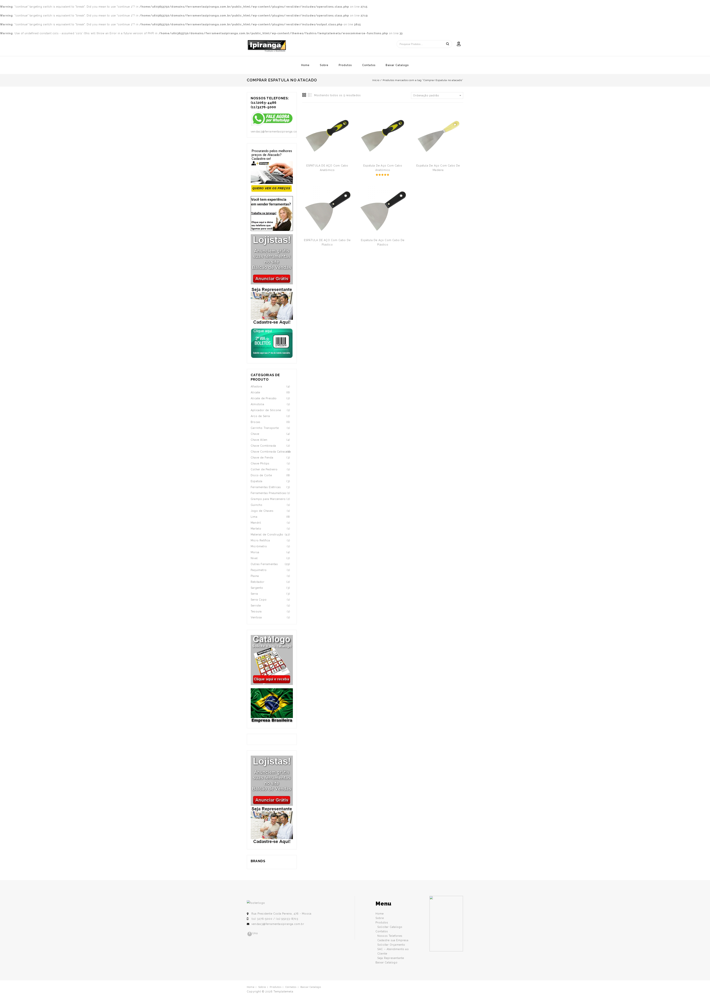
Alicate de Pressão (264, 398)
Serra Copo (259, 599)
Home (305, 65)
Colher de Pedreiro (264, 469)
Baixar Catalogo (397, 65)
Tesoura (256, 611)
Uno (255, 933)
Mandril (256, 522)
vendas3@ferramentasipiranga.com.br (277, 924)
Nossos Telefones (389, 935)
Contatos (369, 65)
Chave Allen (259, 439)
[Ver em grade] (304, 95)
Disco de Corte (261, 475)
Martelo (256, 528)
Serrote (256, 605)
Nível (254, 558)
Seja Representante (390, 958)
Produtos (345, 65)
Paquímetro (259, 570)
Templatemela (283, 991)
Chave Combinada (263, 445)
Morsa (255, 552)
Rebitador (257, 581)
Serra (254, 593)
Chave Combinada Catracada (271, 451)
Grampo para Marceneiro (268, 499)
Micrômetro (259, 546)
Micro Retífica (260, 540)
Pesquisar (447, 44)
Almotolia (257, 404)
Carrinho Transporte (265, 427)
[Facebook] (249, 934)
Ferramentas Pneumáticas (268, 493)
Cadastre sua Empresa (392, 940)
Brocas (255, 422)
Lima (254, 516)
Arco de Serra (260, 416)
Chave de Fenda (262, 457)
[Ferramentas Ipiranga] (267, 46)
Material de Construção (267, 534)
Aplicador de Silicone (266, 410)
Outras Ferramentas (264, 564)
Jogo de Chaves (262, 510)
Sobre (324, 65)
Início (375, 80)
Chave (255, 433)
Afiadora (256, 386)
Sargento (257, 587)
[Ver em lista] (310, 95)
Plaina (255, 575)
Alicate (255, 392)
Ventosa (256, 617)
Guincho (256, 504)
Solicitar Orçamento (391, 944)
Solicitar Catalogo (390, 926)
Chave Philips (260, 463)
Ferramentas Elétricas (266, 487)
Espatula (257, 481)
